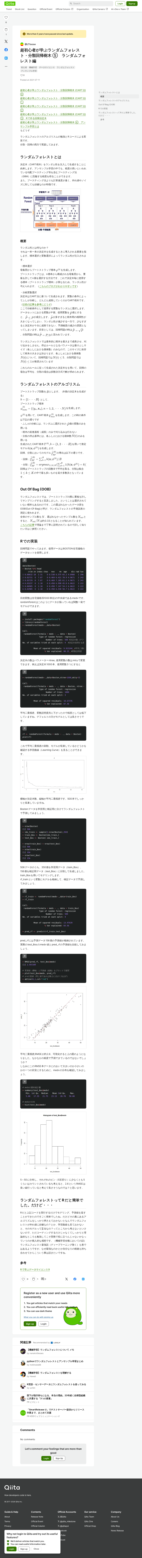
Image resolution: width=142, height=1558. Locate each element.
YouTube (61, 1535)
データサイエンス (47, 67)
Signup (132, 3)
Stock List (19, 9)
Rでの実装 (103, 108)
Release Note (37, 1516)
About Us (115, 1516)
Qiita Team (89, 1516)
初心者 (24, 67)
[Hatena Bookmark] (6, 58)
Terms (7, 1521)
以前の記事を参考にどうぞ (37, 304)
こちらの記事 (27, 524)
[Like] (6, 17)
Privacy (7, 1526)
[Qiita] (9, 4)
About (7, 1516)
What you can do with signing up (38, 1317)
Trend (9, 9)
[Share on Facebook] (6, 50)
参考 (102, 119)
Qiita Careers (100, 9)
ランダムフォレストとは (109, 92)
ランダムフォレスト (65, 67)
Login (120, 3)
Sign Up (59, 1458)
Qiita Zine (88, 1521)
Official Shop (90, 1526)
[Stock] (6, 30)
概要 (102, 96)
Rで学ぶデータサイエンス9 (35, 1269)
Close (36, 1549)
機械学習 (33, 67)
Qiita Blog (115, 1526)
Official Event (46, 9)
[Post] (6, 41)
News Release (117, 1530)
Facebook (62, 1530)
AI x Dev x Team (120, 9)
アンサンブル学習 (29, 71)
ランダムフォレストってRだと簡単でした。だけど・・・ (117, 114)
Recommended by (41, 1342)
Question (32, 9)
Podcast (61, 1540)
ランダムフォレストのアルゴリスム (114, 100)
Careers (114, 1521)
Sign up (24, 1549)
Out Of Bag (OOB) (106, 104)
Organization (83, 9)
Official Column (64, 9)
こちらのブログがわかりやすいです (58, 286)
